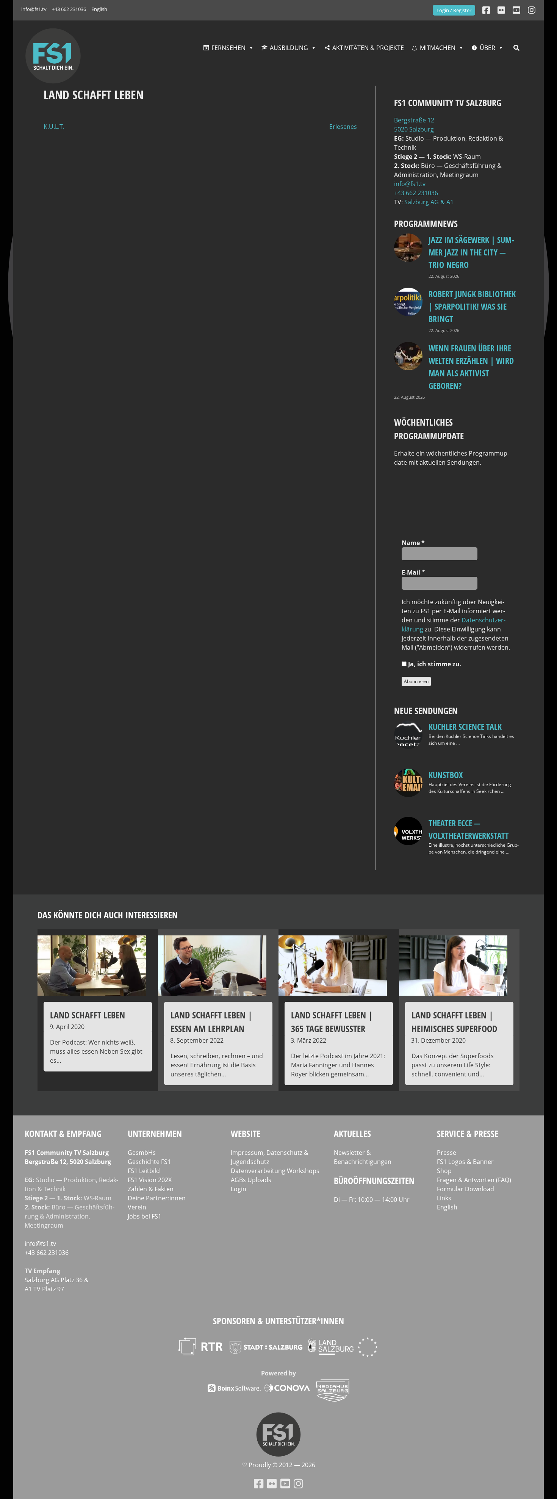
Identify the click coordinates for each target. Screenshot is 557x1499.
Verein (137, 1207)
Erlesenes (343, 126)
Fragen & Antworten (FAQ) (474, 1180)
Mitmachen (437, 48)
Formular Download (465, 1189)
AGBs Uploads (251, 1180)
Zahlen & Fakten (151, 1189)
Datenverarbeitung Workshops (275, 1171)
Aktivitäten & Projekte (368, 48)
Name (413, 543)
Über (487, 48)
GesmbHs (142, 1152)
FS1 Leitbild (144, 1171)
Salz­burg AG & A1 (429, 202)
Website (245, 1133)
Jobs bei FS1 (144, 1216)
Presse (446, 1152)
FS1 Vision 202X (150, 1180)
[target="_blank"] (531, 10)
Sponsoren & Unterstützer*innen (278, 1320)
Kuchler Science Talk (465, 726)
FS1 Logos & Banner (465, 1162)
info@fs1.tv (34, 9)
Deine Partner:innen (157, 1198)
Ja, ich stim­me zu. (434, 664)
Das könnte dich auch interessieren (108, 914)
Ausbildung (289, 48)
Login (238, 1189)
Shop (444, 1171)
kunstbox (446, 774)
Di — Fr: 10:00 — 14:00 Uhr (372, 1199)
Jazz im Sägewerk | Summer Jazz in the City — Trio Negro (471, 252)
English (99, 9)
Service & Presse (467, 1133)
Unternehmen (155, 1133)
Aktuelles (352, 1133)
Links (444, 1198)
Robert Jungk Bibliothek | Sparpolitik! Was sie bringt (472, 306)
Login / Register (454, 10)
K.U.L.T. (54, 126)
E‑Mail (413, 572)
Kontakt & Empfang (63, 1133)
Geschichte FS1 (149, 1162)
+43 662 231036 (69, 9)
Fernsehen (228, 48)
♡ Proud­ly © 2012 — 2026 (278, 1465)
